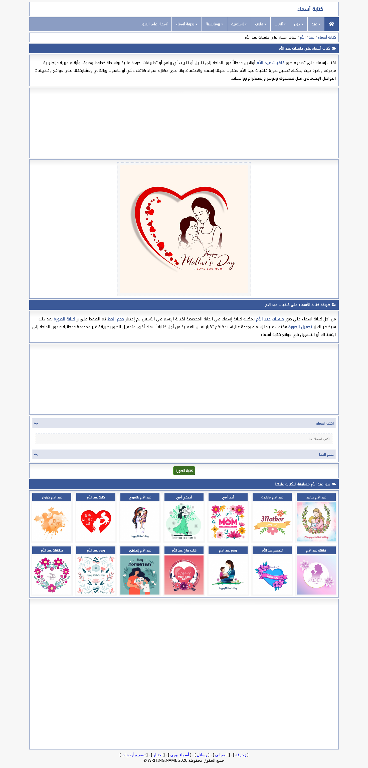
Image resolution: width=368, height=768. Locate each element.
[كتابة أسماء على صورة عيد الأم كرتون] (51, 540)
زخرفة (240, 754)
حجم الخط (326, 454)
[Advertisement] (184, 123)
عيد (315, 24)
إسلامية (238, 24)
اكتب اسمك (325, 423)
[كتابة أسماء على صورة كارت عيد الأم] (95, 540)
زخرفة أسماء (186, 24)
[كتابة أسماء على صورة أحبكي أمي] (184, 540)
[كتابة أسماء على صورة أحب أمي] (228, 540)
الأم (302, 37)
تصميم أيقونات (133, 754)
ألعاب (279, 24)
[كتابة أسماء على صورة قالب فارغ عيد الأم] (184, 593)
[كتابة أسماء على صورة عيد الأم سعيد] (316, 540)
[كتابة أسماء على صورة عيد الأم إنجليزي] (139, 593)
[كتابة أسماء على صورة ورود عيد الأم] (95, 593)
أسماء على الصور (154, 24)
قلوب (259, 24)
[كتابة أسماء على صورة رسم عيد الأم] (228, 593)
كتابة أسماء (310, 9)
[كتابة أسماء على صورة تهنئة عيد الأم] (316, 593)
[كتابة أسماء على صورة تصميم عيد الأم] (272, 593)
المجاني (221, 754)
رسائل (202, 754)
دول (297, 24)
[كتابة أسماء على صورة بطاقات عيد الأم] (51, 593)
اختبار (157, 754)
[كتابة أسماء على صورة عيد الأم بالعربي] (139, 540)
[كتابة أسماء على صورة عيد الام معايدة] (272, 540)
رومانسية (213, 24)
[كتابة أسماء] (331, 24)
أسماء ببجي (179, 754)
